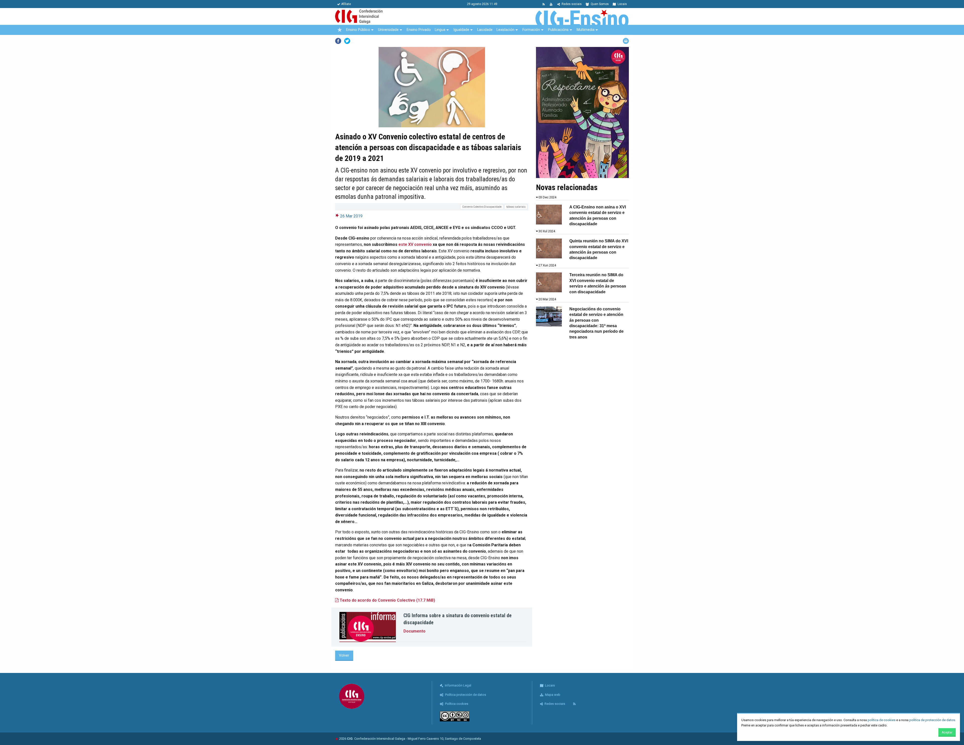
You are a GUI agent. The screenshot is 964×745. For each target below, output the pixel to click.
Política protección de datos (465, 695)
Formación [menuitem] (531, 30)
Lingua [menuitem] (440, 30)
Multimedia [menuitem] (585, 30)
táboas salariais (516, 206)
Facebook (338, 41)
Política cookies (456, 704)
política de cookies (881, 720)
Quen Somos (599, 4)
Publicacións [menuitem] (558, 30)
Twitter (347, 41)
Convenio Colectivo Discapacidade (482, 206)
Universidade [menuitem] (388, 30)
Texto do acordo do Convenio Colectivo (387, 600)
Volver (344, 655)
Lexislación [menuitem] (505, 30)
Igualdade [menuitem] (461, 30)
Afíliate (346, 4)
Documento (414, 631)
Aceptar (947, 732)
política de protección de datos (932, 720)
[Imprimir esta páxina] (626, 41)
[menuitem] (339, 30)
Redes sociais (571, 4)
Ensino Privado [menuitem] (419, 30)
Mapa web (552, 695)
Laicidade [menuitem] (485, 30)
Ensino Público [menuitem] (358, 30)
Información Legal (457, 685)
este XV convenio (415, 244)
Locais (622, 4)
